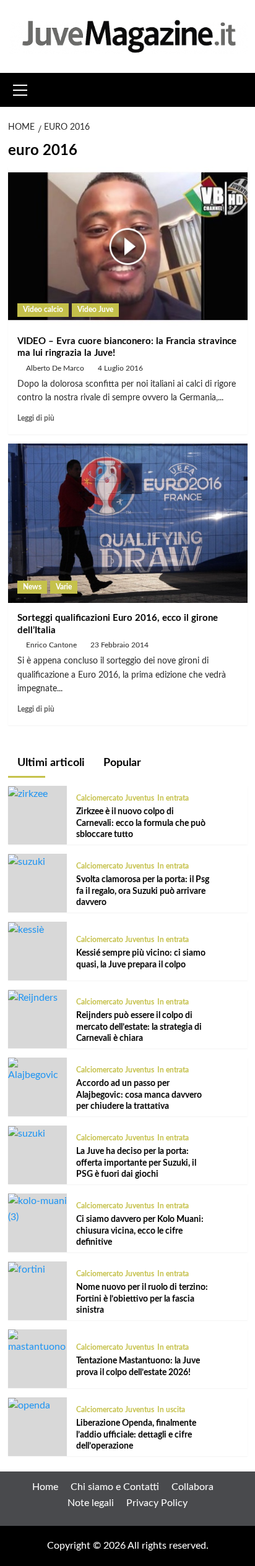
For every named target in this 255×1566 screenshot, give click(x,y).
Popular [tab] (121, 762)
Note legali (90, 1503)
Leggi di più (35, 418)
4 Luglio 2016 (120, 368)
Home (45, 1487)
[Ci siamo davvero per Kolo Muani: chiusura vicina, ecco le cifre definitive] (37, 1209)
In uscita (171, 1409)
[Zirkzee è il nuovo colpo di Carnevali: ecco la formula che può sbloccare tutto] (28, 793)
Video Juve (95, 309)
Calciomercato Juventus (115, 798)
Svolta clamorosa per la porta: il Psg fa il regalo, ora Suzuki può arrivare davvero (142, 890)
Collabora (192, 1487)
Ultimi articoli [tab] (50, 762)
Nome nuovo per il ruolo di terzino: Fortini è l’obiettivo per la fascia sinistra (142, 1298)
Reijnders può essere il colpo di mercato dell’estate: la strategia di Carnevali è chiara (139, 1026)
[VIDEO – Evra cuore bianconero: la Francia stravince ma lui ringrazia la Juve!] (128, 246)
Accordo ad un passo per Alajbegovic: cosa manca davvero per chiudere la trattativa (139, 1094)
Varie (64, 587)
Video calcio (43, 309)
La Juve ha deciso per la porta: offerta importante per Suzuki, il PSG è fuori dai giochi (136, 1162)
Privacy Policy (157, 1503)
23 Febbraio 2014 (119, 645)
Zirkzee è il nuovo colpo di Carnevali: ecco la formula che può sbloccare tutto (140, 822)
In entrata (173, 798)
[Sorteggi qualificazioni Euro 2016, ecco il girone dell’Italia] (128, 523)
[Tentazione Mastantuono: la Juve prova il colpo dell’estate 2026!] (37, 1342)
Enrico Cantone (51, 645)
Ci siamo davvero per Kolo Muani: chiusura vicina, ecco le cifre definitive (140, 1230)
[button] (20, 88)
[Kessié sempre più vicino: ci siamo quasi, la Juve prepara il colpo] (26, 929)
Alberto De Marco (55, 368)
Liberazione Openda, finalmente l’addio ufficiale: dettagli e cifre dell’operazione (136, 1434)
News (32, 587)
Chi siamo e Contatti (115, 1487)
